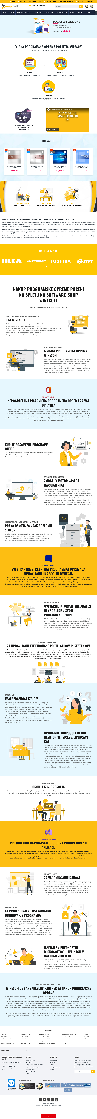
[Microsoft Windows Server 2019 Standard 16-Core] (83, 157)
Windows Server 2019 (6, 1041)
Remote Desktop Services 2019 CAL (70, 1034)
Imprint (53, 1069)
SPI (28, 1073)
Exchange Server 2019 (43, 1034)
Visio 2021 (86, 1034)
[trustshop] (39, 1086)
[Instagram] (56, 1099)
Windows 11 (87, 1039)
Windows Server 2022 (6, 1039)
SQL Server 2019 (24, 1039)
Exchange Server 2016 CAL (44, 1041)
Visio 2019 (86, 1036)
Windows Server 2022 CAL (7, 1043)
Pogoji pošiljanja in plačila (33, 1067)
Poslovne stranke (31, 1060)
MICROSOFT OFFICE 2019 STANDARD (37, 166)
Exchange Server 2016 (43, 1036)
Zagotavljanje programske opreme (35, 1064)
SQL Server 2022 (24, 1036)
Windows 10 (87, 1041)
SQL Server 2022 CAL (25, 1041)
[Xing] (44, 1099)
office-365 (53, 1062)
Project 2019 (65, 1043)
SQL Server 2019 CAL (25, 1043)
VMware (86, 1043)
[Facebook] (40, 1099)
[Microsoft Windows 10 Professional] (60, 157)
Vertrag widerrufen (49, 1116)
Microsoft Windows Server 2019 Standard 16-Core (82, 166)
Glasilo (52, 1064)
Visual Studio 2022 (66, 1036)
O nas (52, 1066)
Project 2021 (65, 1041)
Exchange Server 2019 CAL (44, 1039)
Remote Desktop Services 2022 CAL (46, 1043)
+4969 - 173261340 (8, 1066)
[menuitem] (65, 1)
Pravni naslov (54, 1060)
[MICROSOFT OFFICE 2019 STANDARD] (37, 157)
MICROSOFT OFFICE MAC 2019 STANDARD (14, 166)
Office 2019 (4, 1036)
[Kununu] (52, 1099)
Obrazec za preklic (31, 1071)
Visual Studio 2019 (66, 1039)
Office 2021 (4, 1034)
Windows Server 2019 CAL (26, 1034)
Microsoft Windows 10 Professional (60, 166)
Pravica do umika (31, 1069)
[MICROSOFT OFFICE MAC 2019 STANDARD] (14, 157)
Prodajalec (29, 1062)
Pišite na (29, 1066)
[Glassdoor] (48, 1099)
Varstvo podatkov (55, 1067)
